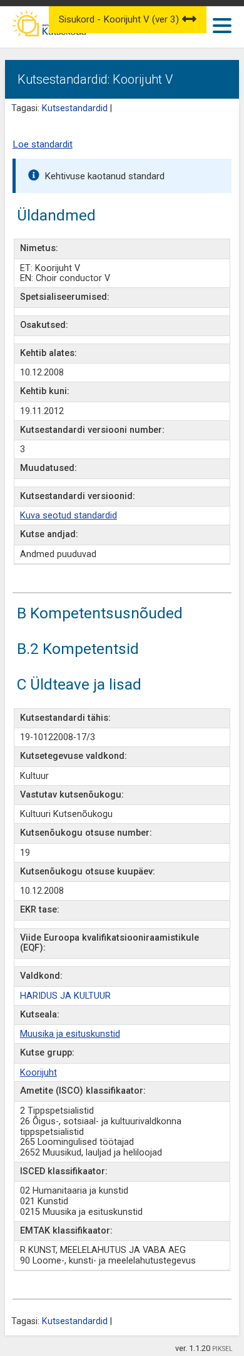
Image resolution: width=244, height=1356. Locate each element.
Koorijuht (38, 1072)
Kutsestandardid (75, 108)
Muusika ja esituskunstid (70, 1034)
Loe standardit (43, 144)
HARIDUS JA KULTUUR (65, 996)
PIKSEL (222, 1349)
